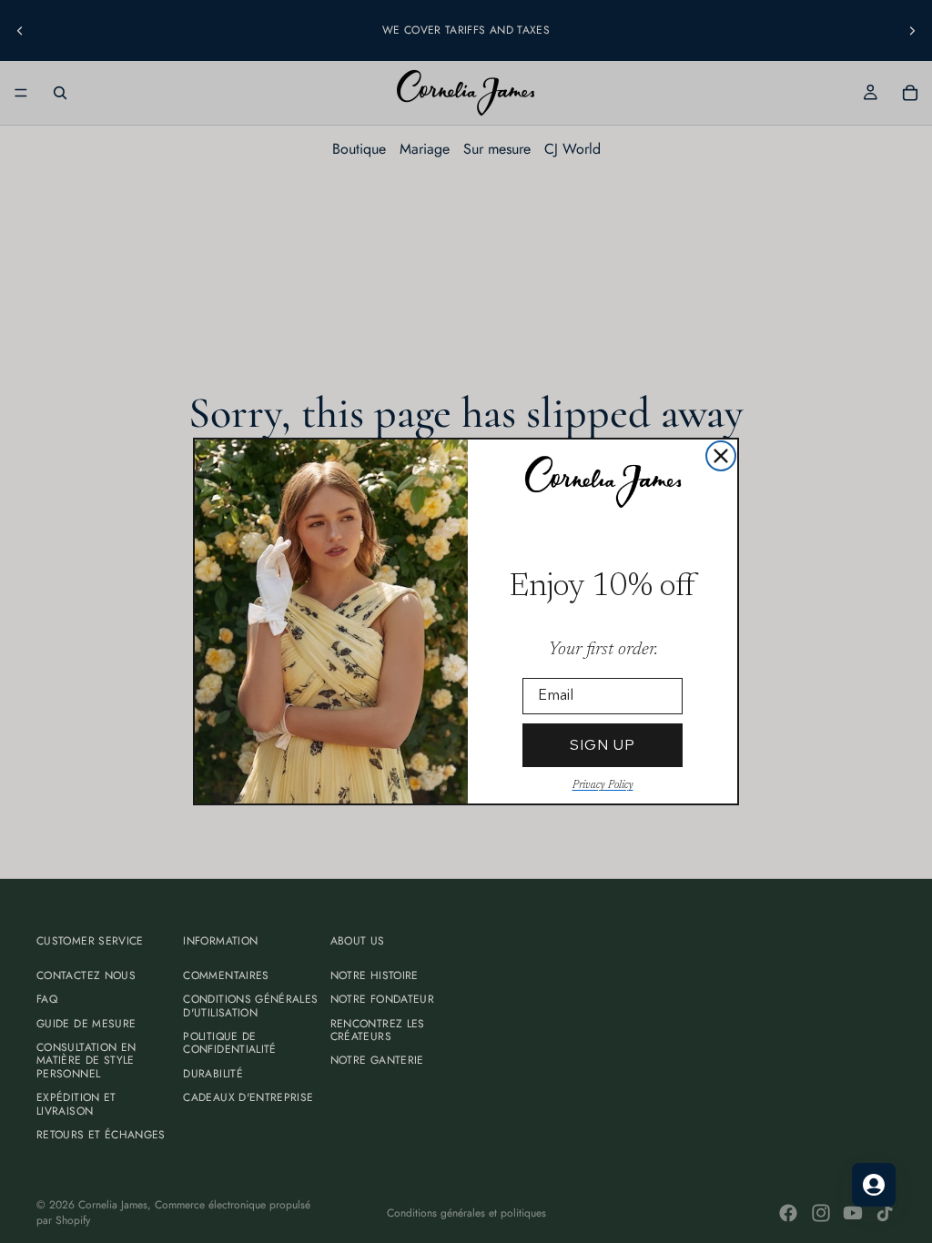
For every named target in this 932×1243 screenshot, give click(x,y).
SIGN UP (602, 744)
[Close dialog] (720, 455)
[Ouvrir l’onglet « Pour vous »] (874, 1185)
